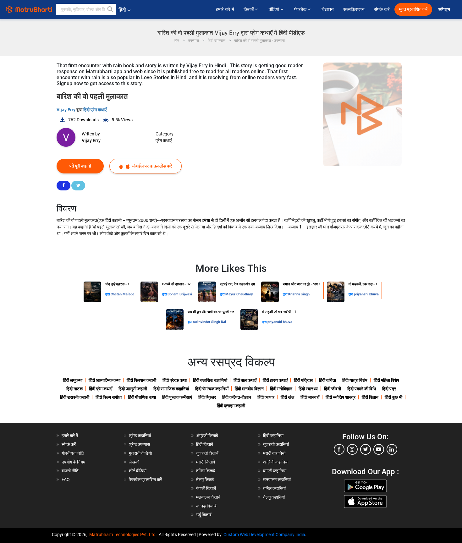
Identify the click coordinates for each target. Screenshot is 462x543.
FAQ (66, 479)
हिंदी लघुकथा (72, 380)
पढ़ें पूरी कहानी (80, 165)
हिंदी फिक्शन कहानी (141, 380)
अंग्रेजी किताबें (207, 435)
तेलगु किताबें (205, 479)
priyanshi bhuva (366, 294)
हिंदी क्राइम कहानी (231, 405)
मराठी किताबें (205, 461)
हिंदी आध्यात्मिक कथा (104, 380)
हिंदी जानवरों (309, 397)
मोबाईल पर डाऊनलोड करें (151, 165)
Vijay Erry (66, 109)
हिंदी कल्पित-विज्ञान (236, 397)
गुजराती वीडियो (140, 453)
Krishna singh (299, 294)
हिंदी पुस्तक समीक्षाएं (177, 397)
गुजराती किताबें (207, 453)
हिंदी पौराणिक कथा (142, 397)
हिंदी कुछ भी (393, 397)
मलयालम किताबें (208, 497)
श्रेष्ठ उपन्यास (139, 444)
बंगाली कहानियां (274, 470)
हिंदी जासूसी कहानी (132, 388)
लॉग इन (444, 9)
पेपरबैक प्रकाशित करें (145, 479)
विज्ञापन (328, 9)
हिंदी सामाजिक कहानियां (171, 388)
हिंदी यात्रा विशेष (354, 380)
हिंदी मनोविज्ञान (281, 388)
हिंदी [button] (122, 10)
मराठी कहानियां (274, 453)
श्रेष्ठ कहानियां (140, 435)
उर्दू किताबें (204, 514)
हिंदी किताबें (204, 444)
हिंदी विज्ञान (370, 397)
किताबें (249, 9)
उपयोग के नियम (73, 461)
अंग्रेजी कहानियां (276, 461)
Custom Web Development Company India (264, 534)
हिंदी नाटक (74, 388)
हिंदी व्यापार (265, 397)
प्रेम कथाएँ (164, 140)
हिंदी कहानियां (273, 435)
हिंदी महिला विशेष (386, 380)
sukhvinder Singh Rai (209, 322)
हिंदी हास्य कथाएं (275, 380)
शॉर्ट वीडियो (137, 470)
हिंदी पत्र (389, 388)
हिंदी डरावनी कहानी (74, 397)
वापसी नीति (70, 470)
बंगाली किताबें (206, 488)
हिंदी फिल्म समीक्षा (109, 397)
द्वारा (108, 294)
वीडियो (274, 9)
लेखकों (134, 461)
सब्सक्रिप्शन (354, 9)
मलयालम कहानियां (277, 479)
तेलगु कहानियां (274, 497)
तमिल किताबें (205, 470)
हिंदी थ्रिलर (207, 397)
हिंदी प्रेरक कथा (174, 380)
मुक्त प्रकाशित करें (413, 9)
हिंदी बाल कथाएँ (245, 380)
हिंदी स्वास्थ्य (308, 388)
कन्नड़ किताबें (206, 505)
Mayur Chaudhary (239, 294)
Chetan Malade (122, 294)
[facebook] (339, 449)
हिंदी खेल (287, 397)
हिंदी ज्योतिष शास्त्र (340, 397)
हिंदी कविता (327, 380)
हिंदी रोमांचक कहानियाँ (211, 388)
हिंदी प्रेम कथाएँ (95, 109)
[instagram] (352, 449)
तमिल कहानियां (274, 488)
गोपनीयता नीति (73, 453)
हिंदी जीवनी (332, 388)
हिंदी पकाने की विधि (361, 388)
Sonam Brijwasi (180, 294)
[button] (110, 9)
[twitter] (365, 449)
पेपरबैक (301, 9)
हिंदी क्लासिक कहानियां (210, 380)
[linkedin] (392, 449)
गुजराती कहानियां (276, 444)
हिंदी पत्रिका (303, 380)
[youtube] (378, 449)
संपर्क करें (382, 9)
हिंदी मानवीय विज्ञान (249, 388)
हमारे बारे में (225, 9)
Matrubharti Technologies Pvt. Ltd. (124, 534)
